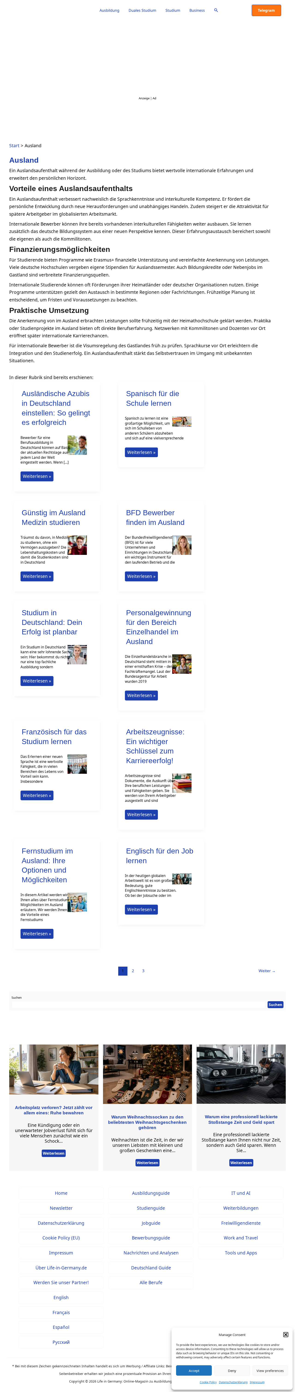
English (61, 1297)
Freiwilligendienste (241, 1223)
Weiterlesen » (37, 477)
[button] (285, 1334)
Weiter (267, 970)
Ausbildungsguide (151, 1193)
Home (61, 1193)
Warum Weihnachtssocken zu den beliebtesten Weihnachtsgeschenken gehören (147, 1122)
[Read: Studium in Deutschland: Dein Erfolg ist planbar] (77, 657)
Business (197, 10)
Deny (232, 1370)
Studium (172, 10)
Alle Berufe (151, 1282)
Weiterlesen (54, 1153)
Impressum (257, 1382)
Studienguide (151, 1208)
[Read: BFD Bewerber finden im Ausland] (182, 548)
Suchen (17, 997)
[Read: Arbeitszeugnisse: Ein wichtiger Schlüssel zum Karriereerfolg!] (182, 786)
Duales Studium (142, 10)
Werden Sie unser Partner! (61, 1282)
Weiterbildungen (241, 1208)
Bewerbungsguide (151, 1238)
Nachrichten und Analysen (151, 1253)
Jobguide (151, 1223)
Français (61, 1312)
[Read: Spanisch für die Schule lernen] (182, 424)
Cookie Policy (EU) (61, 1238)
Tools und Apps (241, 1253)
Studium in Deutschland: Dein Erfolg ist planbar (52, 622)
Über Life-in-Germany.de (61, 1268)
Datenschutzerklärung (233, 1382)
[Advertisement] (147, 60)
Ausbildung (109, 10)
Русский (61, 1342)
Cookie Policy (208, 1382)
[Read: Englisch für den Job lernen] (182, 882)
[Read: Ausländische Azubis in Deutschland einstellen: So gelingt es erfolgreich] (77, 448)
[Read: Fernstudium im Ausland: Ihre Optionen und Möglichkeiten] (77, 905)
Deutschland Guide (151, 1268)
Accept (194, 1370)
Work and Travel (241, 1238)
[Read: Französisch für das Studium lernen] (77, 767)
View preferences (270, 1370)
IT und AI (241, 1193)
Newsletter (61, 1208)
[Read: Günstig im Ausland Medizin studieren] (77, 548)
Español (61, 1327)
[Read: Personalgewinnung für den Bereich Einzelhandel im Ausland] (182, 667)
